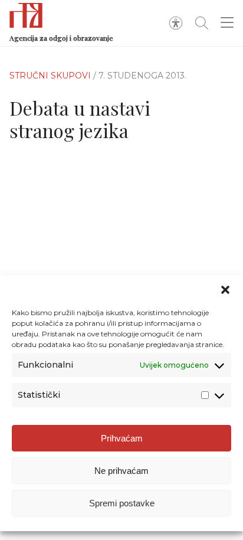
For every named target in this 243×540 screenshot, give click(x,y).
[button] (225, 290)
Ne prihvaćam (121, 471)
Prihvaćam (122, 438)
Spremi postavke (122, 503)
